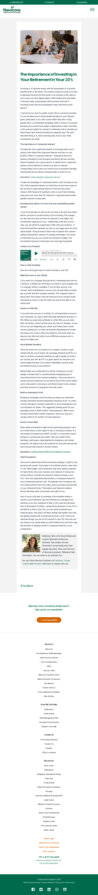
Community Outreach (49, 740)
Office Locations (49, 752)
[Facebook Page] (33, 889)
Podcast (49, 808)
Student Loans (49, 821)
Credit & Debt (49, 714)
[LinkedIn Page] (49, 889)
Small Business (49, 817)
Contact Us (49, 744)
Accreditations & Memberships (48, 653)
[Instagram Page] (56, 889)
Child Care (49, 778)
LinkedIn (26, 564)
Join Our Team (49, 670)
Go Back (27, 585)
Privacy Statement (48, 882)
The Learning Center (49, 826)
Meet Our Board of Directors (49, 679)
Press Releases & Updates (49, 692)
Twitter (67, 560)
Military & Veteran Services (49, 804)
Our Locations (49, 851)
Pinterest (38, 564)
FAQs (49, 666)
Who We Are (49, 696)
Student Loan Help (49, 726)
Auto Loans (49, 766)
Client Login (49, 838)
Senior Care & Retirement (49, 813)
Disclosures (60, 882)
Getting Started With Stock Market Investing (50, 452)
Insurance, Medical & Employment (49, 796)
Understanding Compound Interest (45, 177)
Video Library (49, 830)
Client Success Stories (49, 658)
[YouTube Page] (64, 889)
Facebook (58, 560)
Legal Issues (49, 800)
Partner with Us (49, 688)
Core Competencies (49, 662)
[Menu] (92, 9)
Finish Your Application (49, 847)
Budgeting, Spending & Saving (49, 774)
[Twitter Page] (41, 889)
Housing (49, 791)
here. (60, 555)
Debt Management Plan (49, 718)
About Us (49, 649)
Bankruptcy (48, 709)
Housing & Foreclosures (49, 722)
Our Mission (49, 683)
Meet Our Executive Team (49, 675)
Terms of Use (69, 882)
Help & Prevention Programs (49, 787)
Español (49, 748)
